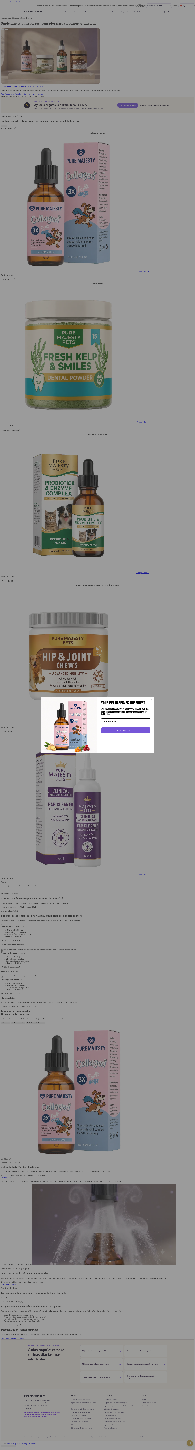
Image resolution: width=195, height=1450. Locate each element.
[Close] (151, 699)
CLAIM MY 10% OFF (125, 730)
